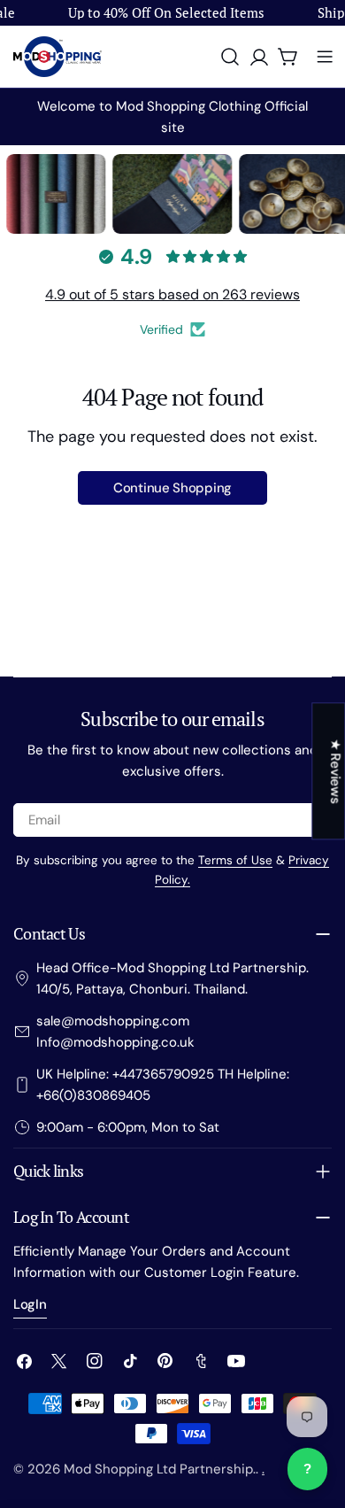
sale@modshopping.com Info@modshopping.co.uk (115, 1031)
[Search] (230, 56)
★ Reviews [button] (335, 771)
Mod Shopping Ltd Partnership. (160, 1469)
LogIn (30, 1304)
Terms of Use (235, 860)
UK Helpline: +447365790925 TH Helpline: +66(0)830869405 (162, 1084)
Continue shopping (172, 488)
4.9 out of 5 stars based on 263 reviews (172, 294)
